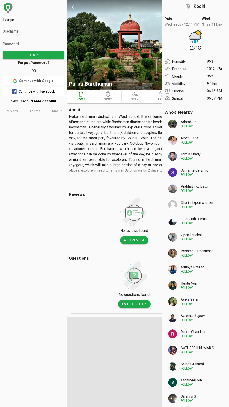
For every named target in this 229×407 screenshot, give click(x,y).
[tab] (81, 96)
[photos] (134, 45)
